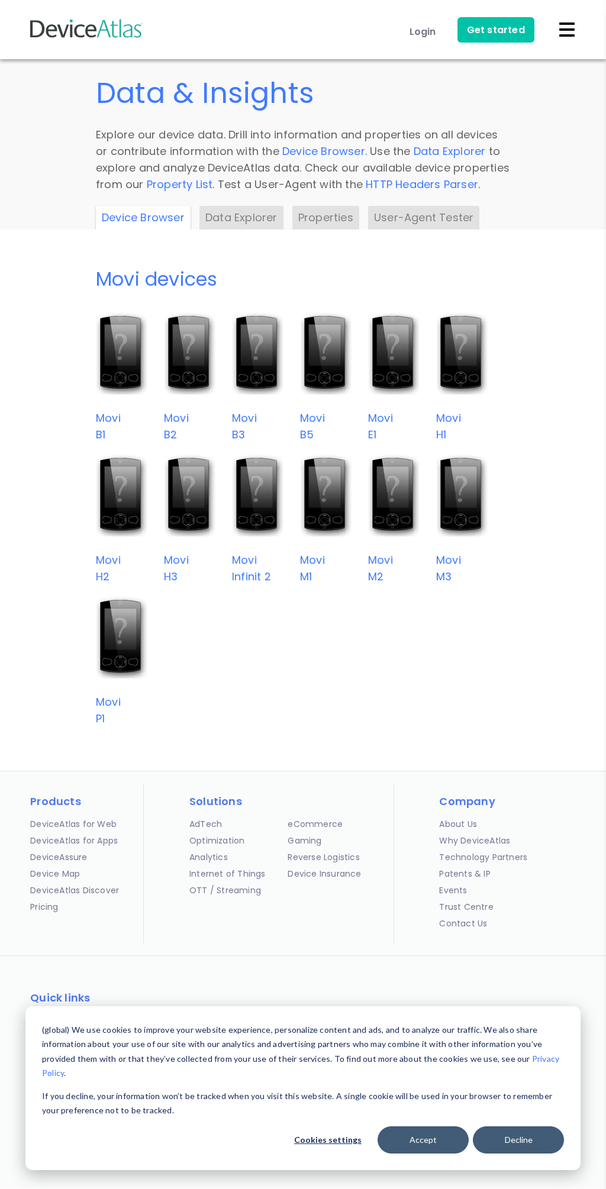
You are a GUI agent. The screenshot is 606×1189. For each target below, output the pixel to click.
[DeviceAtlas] (86, 36)
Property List (180, 184)
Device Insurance (324, 874)
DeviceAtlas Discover (74, 890)
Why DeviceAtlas (474, 840)
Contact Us (463, 923)
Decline (519, 1140)
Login (423, 31)
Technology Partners (483, 857)
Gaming (304, 840)
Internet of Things (227, 874)
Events (453, 890)
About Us (458, 824)
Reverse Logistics (323, 857)
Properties (325, 217)
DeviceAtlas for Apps (74, 840)
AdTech (205, 824)
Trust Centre (466, 907)
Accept (423, 1140)
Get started (496, 30)
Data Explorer (450, 151)
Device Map (55, 874)
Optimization (216, 840)
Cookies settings (328, 1140)
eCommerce (315, 824)
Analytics (208, 857)
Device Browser (323, 151)
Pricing (44, 907)
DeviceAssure (58, 857)
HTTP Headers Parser (422, 184)
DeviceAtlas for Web (73, 824)
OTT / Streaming (225, 890)
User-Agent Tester (423, 217)
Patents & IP (464, 874)
